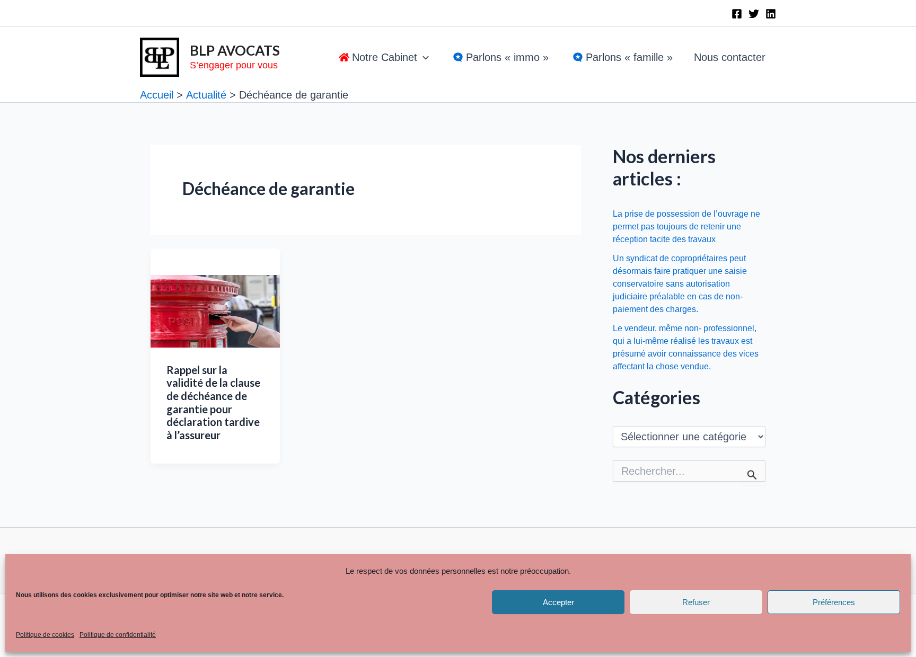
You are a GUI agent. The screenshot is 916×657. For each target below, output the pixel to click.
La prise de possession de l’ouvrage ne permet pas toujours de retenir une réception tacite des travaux (686, 226)
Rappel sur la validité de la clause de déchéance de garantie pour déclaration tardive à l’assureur (213, 402)
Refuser (696, 602)
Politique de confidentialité (118, 634)
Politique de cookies (45, 634)
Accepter (558, 602)
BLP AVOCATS (235, 50)
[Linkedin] (770, 13)
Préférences (834, 602)
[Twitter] (753, 13)
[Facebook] (737, 13)
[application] (423, 57)
